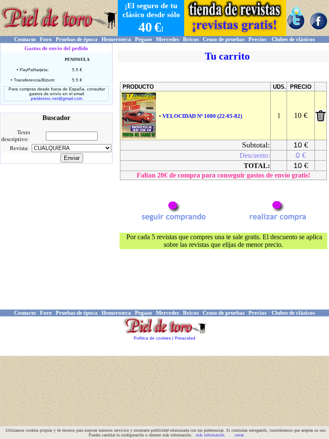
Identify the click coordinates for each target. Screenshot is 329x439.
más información (210, 435)
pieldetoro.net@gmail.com (56, 98)
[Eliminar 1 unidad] (320, 119)
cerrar (239, 435)
